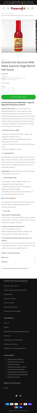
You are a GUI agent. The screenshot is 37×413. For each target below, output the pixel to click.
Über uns (6, 323)
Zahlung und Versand (10, 344)
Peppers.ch (15, 410)
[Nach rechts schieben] (23, 56)
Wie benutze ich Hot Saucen (12, 311)
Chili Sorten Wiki (9, 303)
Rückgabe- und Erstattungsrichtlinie (15, 348)
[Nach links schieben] (14, 56)
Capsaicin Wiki (8, 294)
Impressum (7, 336)
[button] (4, 8)
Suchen (6, 388)
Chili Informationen (10, 298)
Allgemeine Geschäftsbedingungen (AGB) (16, 331)
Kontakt (6, 327)
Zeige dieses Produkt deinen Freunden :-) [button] (16, 268)
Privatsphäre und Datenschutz (13, 340)
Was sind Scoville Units (11, 286)
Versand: (3, 78)
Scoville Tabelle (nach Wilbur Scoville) (15, 290)
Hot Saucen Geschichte (11, 307)
